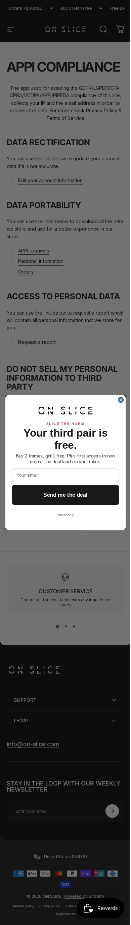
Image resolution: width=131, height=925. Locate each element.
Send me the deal (63, 495)
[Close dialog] (118, 400)
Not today (63, 515)
